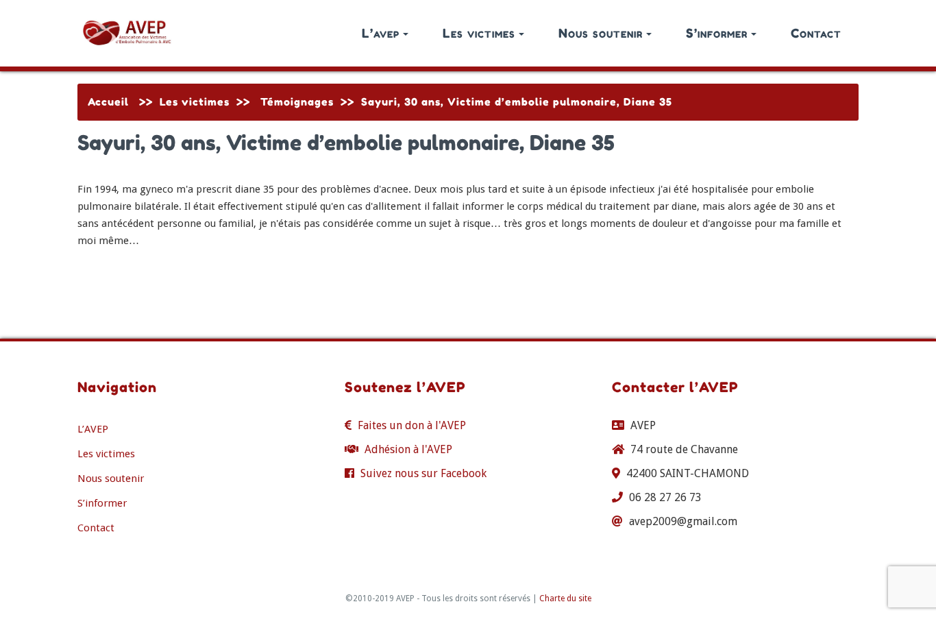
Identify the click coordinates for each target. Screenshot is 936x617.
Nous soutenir (600, 32)
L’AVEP (92, 429)
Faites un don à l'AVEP (412, 425)
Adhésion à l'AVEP (408, 449)
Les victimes (479, 32)
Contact (816, 32)
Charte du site (565, 598)
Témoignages (297, 101)
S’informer (717, 32)
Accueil (108, 101)
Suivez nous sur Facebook (423, 473)
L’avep (380, 32)
